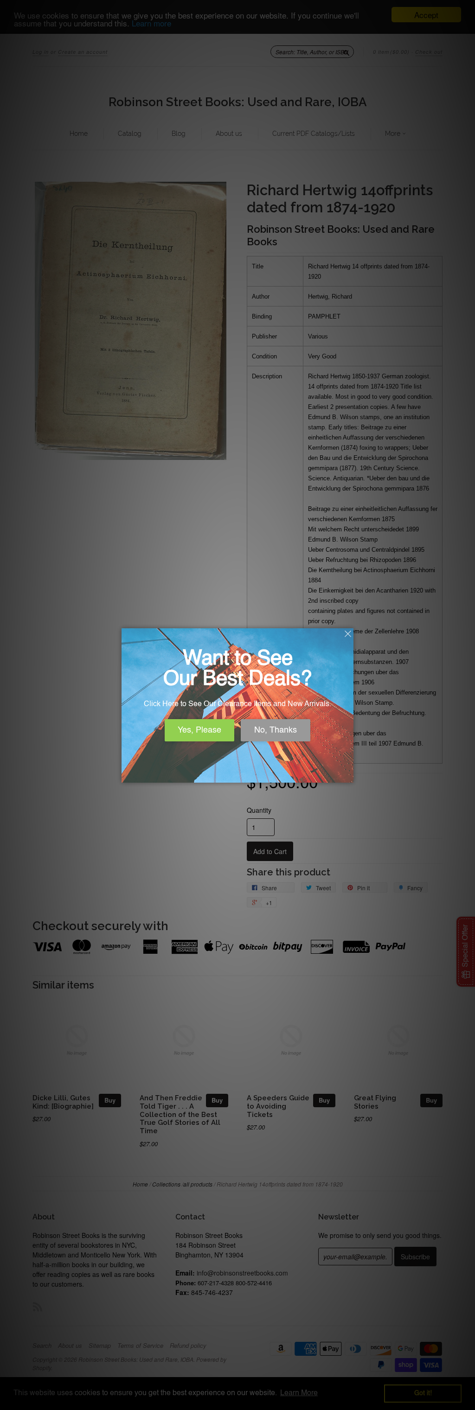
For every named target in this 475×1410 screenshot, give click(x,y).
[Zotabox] (347, 774)
